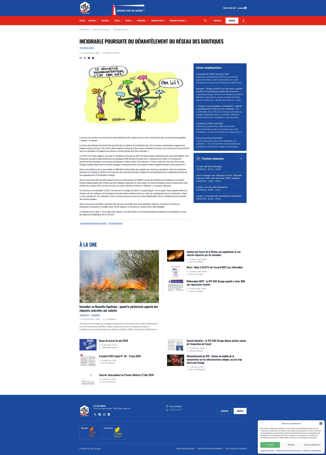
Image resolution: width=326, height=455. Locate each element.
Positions (91, 20)
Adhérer (232, 20)
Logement (95, 315)
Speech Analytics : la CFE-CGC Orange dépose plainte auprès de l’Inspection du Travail (216, 342)
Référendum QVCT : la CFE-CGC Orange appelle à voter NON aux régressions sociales (216, 282)
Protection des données (210, 449)
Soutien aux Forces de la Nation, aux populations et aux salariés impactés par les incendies (214, 253)
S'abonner (219, 21)
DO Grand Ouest (120, 29)
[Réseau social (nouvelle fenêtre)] (95, 414)
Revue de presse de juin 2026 (113, 340)
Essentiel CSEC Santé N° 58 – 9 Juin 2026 (120, 356)
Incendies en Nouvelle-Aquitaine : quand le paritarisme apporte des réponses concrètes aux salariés (118, 308)
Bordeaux (84, 315)
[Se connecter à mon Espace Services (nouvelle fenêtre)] (243, 21)
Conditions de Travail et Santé (93, 224)
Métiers (128, 20)
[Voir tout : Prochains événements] (241, 159)
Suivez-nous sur (230, 8)
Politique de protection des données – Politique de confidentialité (298, 450)
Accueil (82, 20)
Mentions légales (185, 449)
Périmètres (141, 20)
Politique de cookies (268, 450)
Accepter (270, 445)
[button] (321, 423)
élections (104, 20)
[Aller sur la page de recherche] (205, 21)
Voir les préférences (312, 445)
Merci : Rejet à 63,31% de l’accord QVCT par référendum (215, 267)
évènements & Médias (177, 20)
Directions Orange (101, 29)
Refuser (291, 445)
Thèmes (117, 20)
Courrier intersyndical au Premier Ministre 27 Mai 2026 (126, 375)
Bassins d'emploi (157, 20)
